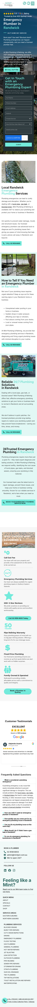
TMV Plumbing (9, 975)
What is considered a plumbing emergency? (15, 781)
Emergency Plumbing (12, 938)
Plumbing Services (13, 924)
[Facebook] (9, 870)
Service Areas (9, 913)
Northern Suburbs (11, 919)
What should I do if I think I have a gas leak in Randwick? (17, 831)
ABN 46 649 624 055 (26, 999)
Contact (6, 906)
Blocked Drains (10, 927)
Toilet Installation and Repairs (17, 980)
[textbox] (16, 119)
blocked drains (9, 795)
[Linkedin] (5, 870)
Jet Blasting (9, 952)
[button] (32, 3)
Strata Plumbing (11, 969)
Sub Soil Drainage (11, 972)
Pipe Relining (9, 961)
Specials (6, 903)
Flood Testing (10, 941)
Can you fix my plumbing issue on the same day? (17, 825)
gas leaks (29, 793)
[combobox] (18, 119)
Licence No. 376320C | (11, 999)
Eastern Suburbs (10, 916)
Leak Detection (10, 955)
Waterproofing (10, 983)
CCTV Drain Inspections (14, 933)
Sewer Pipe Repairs (11, 964)
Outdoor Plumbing (12, 958)
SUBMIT (18, 144)
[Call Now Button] (4, 1000)
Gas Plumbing (9, 944)
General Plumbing (11, 947)
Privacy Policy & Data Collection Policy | (16, 1002)
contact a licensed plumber (12, 807)
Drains (6, 936)
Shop (5, 909)
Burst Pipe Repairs (11, 930)
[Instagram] (14, 870)
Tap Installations (11, 978)
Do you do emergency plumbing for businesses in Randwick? (16, 837)
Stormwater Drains (12, 966)
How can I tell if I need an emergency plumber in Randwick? (17, 813)
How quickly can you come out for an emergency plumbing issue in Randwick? (17, 819)
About (5, 900)
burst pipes (22, 793)
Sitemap (31, 1002)
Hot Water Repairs (11, 950)
